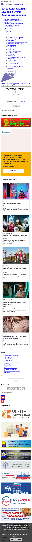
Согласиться (16, 539)
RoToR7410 (22, 101)
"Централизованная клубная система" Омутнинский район (13, 11)
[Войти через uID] (8, 388)
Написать (13, 170)
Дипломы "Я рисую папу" (23, 83)
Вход (25, 4)
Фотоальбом (10, 83)
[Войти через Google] (19, 388)
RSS (2, 3)
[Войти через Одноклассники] (23, 388)
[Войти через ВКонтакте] (12, 388)
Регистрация (19, 4)
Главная (3, 83)
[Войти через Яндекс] (16, 388)
